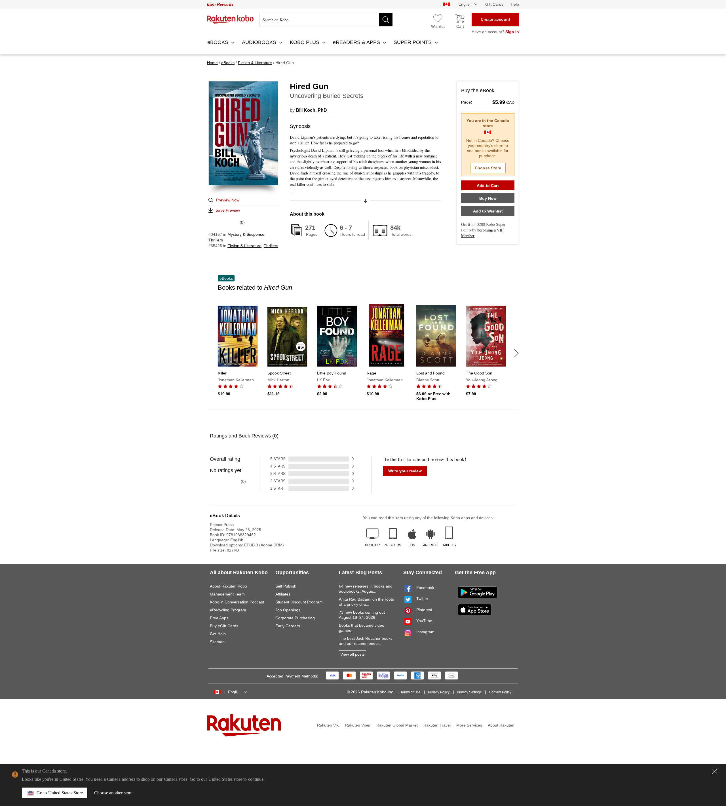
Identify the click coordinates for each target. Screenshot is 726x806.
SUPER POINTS (413, 42)
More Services (469, 725)
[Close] (714, 771)
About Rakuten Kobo (228, 586)
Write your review (405, 471)
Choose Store (488, 168)
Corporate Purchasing (295, 618)
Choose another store (113, 792)
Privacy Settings (469, 692)
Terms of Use (410, 692)
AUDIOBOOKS (260, 42)
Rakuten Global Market (397, 725)
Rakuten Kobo (230, 19)
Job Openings (287, 610)
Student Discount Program (299, 602)
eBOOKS (218, 42)
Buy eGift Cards (224, 626)
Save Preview (228, 210)
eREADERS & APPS (357, 42)
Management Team (227, 594)
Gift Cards (494, 4)
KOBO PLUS (305, 42)
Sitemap (217, 641)
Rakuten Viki (328, 725)
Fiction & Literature (244, 245)
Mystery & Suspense (245, 234)
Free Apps (219, 618)
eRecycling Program (228, 610)
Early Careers (287, 626)
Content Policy (500, 692)
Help (515, 4)
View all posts (352, 654)
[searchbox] (325, 19)
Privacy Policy (438, 692)
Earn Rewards (220, 4)
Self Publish (285, 586)
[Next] (516, 353)
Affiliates (282, 594)
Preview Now (227, 200)
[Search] (385, 19)
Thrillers (215, 240)
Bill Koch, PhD (311, 110)
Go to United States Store (60, 792)
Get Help (218, 634)
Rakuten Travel (437, 725)
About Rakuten (501, 725)
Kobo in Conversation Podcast (237, 602)
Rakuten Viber (358, 725)
